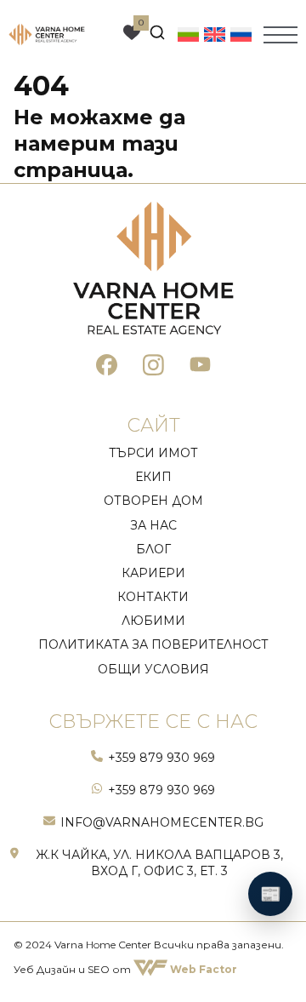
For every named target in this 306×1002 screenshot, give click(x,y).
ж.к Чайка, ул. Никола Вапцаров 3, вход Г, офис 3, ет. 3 (159, 862)
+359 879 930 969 (161, 757)
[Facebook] (106, 367)
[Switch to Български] (188, 34)
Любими (153, 620)
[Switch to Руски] (241, 34)
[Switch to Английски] (214, 34)
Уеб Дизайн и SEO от (125, 969)
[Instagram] (153, 367)
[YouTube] (200, 367)
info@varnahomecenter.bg (162, 822)
